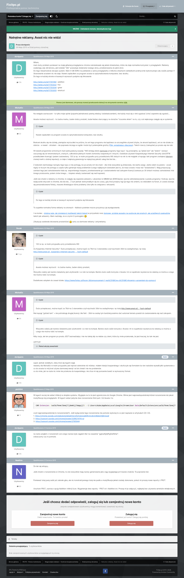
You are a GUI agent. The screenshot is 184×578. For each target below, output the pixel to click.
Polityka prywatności (32, 572)
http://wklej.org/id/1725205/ (45, 90)
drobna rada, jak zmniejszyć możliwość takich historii (65, 213)
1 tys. (20, 254)
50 (20, 134)
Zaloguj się (131, 523)
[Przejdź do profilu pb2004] (19, 401)
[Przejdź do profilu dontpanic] (12, 46)
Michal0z (19, 108)
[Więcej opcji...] (172, 56)
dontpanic (25, 45)
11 (20, 415)
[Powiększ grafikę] (85, 216)
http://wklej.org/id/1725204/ (45, 87)
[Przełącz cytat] (37, 126)
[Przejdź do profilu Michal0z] (19, 119)
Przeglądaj (149, 6)
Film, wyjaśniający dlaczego (121, 145)
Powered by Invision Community (163, 572)
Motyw (19, 572)
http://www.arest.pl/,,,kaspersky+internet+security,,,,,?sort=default (60, 252)
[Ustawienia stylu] (51, 16)
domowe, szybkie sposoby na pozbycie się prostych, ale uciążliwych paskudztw (137, 213)
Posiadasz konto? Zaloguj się (20, 16)
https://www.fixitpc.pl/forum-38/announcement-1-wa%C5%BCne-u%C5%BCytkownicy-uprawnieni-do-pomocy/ (110, 280)
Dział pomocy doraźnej (38, 47)
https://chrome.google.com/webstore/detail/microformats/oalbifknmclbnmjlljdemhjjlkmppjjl (72, 416)
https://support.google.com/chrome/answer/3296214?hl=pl (59, 418)
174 (19, 82)
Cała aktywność (168, 6)
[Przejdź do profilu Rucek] (19, 240)
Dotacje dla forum (131, 6)
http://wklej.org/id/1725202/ (44, 85)
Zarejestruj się (41, 16)
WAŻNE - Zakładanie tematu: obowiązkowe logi (92, 29)
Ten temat (165, 16)
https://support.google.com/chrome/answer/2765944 (58, 421)
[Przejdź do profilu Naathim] (19, 472)
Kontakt (45, 572)
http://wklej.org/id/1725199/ (44, 82)
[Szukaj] (175, 16)
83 (20, 486)
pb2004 (19, 389)
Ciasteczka (54, 572)
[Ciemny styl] (56, 16)
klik (125, 102)
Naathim (19, 460)
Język (11, 572)
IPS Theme (13, 570)
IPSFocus (22, 570)
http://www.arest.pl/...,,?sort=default (136, 308)
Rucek (19, 228)
